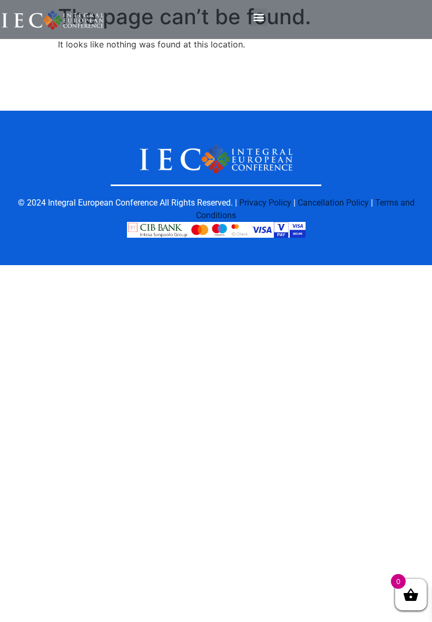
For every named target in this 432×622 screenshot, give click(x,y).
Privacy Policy (265, 203)
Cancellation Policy (333, 203)
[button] (258, 17)
